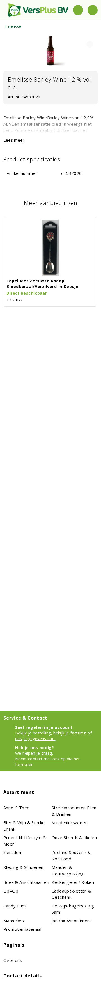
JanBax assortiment (71, 920)
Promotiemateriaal (22, 929)
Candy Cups (15, 906)
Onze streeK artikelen (74, 837)
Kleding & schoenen (23, 867)
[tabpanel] (50, 51)
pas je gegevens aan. (35, 738)
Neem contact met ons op (40, 758)
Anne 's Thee (16, 807)
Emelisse (12, 26)
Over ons (12, 960)
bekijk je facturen (69, 733)
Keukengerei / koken (73, 882)
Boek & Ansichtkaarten (26, 882)
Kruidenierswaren (70, 822)
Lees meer (13, 140)
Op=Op (10, 891)
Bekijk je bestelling (33, 733)
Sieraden (12, 852)
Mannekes (13, 920)
